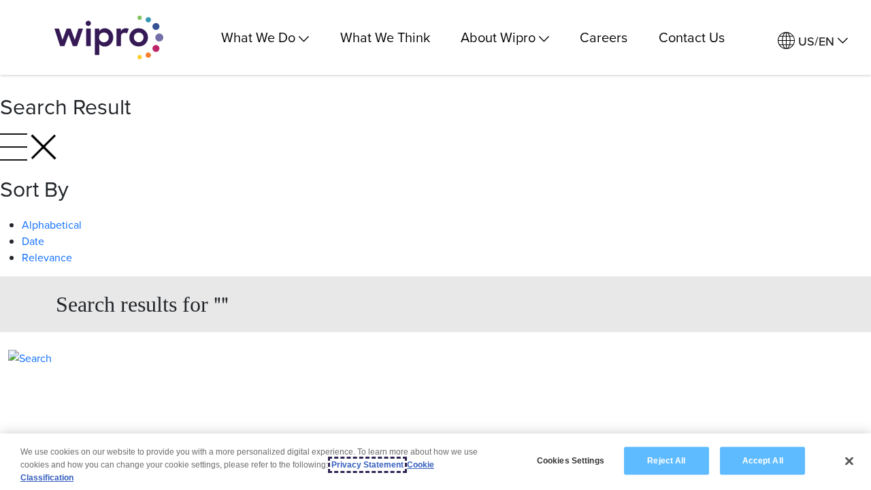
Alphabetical (52, 224)
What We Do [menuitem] (258, 37)
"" (142, 304)
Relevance (47, 257)
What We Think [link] (385, 37)
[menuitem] (813, 41)
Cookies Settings (570, 460)
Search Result (65, 106)
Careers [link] (603, 37)
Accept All (762, 460)
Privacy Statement (367, 465)
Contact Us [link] (692, 37)
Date (33, 240)
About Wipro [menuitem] (498, 37)
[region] (435, 462)
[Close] (849, 461)
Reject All (666, 460)
